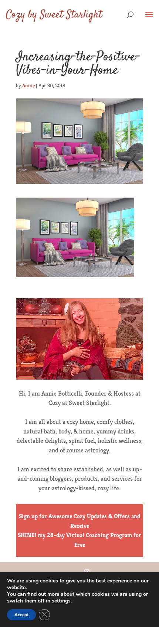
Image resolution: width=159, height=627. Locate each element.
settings (61, 601)
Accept (21, 615)
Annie (28, 85)
